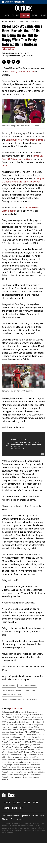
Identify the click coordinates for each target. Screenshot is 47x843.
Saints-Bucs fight (14, 139)
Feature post (9, 686)
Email (13, 62)
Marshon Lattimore (12, 690)
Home (4, 22)
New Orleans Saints (12, 695)
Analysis (25, 15)
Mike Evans (30, 690)
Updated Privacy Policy (29, 816)
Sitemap (20, 819)
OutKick (23, 8)
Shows (6, 808)
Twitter (9, 62)
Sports (6, 15)
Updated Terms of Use (10, 816)
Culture (15, 15)
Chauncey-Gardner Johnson (21, 71)
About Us (5, 819)
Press (13, 819)
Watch (34, 15)
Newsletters (17, 808)
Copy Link (18, 62)
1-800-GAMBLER (7, 832)
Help (42, 816)
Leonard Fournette (28, 686)
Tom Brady (32, 699)
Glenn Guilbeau (8, 49)
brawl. (5, 165)
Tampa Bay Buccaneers (14, 699)
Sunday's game (35, 139)
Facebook (4, 62)
